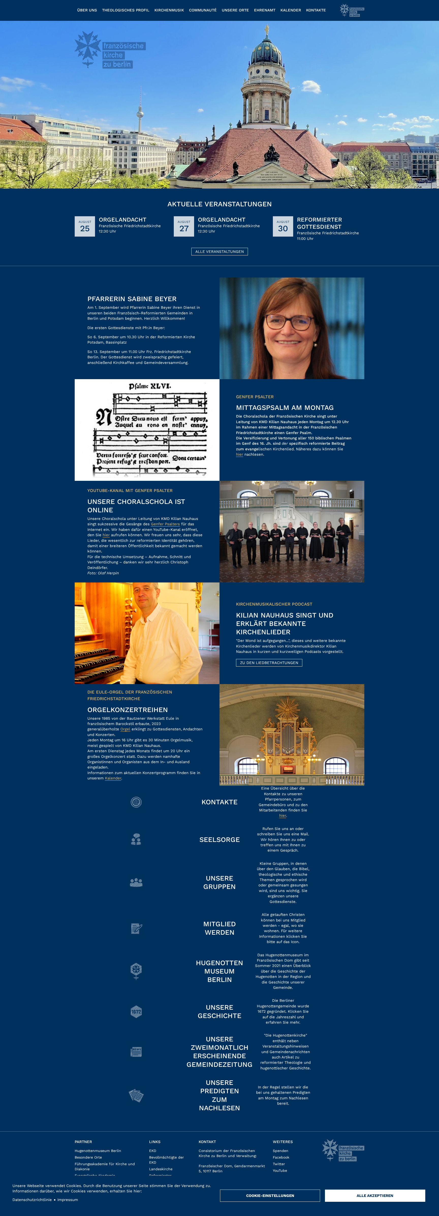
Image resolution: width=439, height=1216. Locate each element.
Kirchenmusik (169, 10)
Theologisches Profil (125, 10)
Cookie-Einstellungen (270, 1195)
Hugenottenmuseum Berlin (98, 1151)
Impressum (67, 1199)
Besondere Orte (88, 1157)
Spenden (280, 1151)
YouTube (280, 1170)
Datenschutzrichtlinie (32, 1199)
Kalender (290, 10)
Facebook (281, 1157)
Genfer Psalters (165, 524)
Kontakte (316, 10)
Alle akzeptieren (375, 1195)
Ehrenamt (264, 10)
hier (239, 454)
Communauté (203, 10)
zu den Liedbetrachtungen (269, 662)
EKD (152, 1151)
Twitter (279, 1164)
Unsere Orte (235, 10)
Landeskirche (161, 1169)
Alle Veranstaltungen (219, 251)
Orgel (125, 729)
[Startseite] (352, 10)
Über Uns (87, 10)
